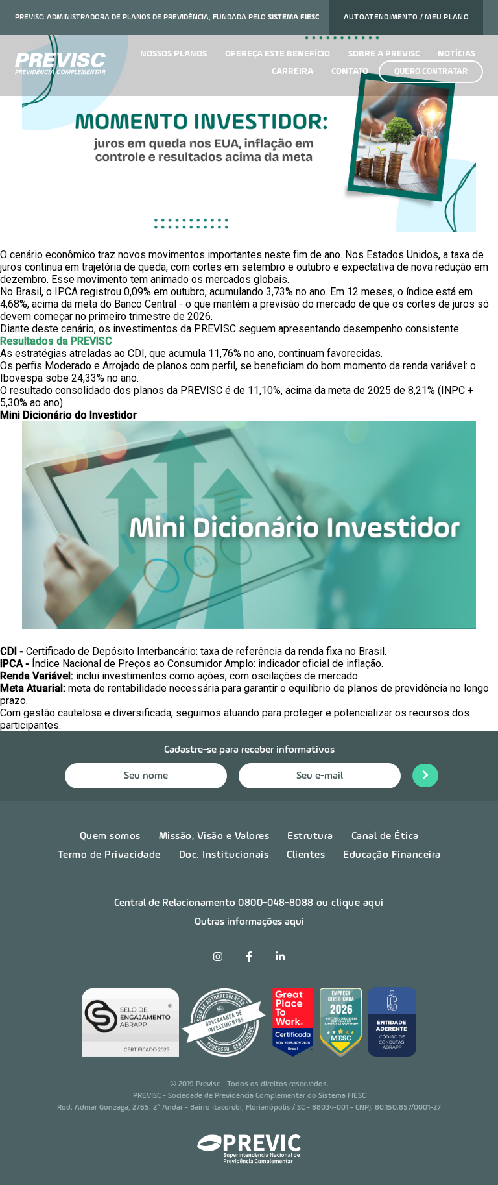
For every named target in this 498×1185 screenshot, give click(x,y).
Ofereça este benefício (277, 53)
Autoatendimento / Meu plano (406, 17)
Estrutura (310, 836)
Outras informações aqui (249, 922)
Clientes (306, 855)
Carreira (292, 71)
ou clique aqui (350, 903)
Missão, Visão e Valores (214, 836)
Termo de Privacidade (109, 855)
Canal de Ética (385, 836)
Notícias (456, 53)
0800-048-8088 (276, 903)
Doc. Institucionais (224, 855)
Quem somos (110, 836)
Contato (349, 71)
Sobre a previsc (384, 53)
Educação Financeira (392, 855)
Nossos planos (173, 53)
